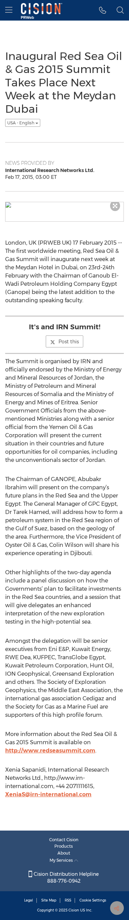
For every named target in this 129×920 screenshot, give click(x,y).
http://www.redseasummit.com (50, 750)
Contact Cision (63, 839)
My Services (62, 860)
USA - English (21, 122)
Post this (68, 342)
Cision (73, 910)
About (63, 853)
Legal (28, 900)
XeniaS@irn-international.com (48, 794)
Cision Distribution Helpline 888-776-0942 (65, 877)
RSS (68, 900)
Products (63, 846)
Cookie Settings (92, 900)
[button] (102, 10)
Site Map (48, 900)
